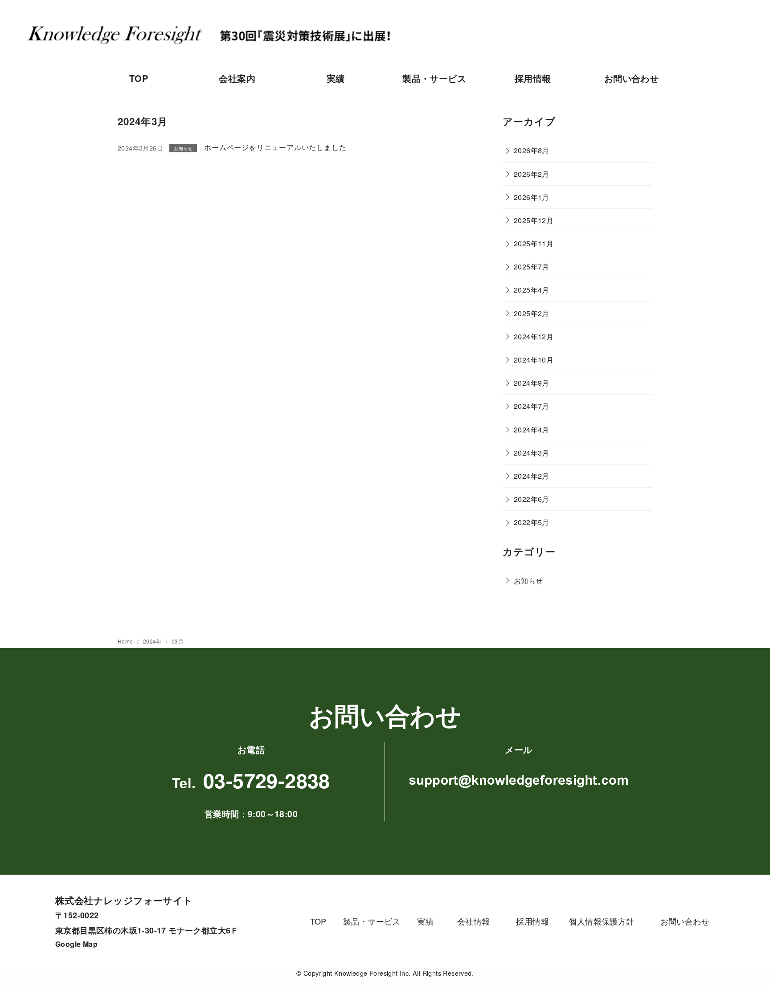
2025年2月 (531, 313)
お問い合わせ (631, 78)
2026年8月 (531, 150)
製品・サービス (434, 78)
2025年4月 (531, 290)
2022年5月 (531, 522)
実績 (336, 78)
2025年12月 (533, 220)
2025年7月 (531, 266)
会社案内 (237, 78)
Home (126, 641)
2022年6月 (531, 499)
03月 (178, 641)
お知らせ (528, 580)
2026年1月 (531, 197)
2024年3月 (531, 453)
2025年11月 (533, 243)
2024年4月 (531, 429)
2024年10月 (533, 359)
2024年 (153, 641)
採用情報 (533, 78)
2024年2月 (531, 476)
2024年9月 (531, 383)
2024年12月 (533, 336)
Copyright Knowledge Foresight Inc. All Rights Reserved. (388, 973)
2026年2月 (531, 174)
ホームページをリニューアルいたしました (275, 147)
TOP (138, 78)
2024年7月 (531, 406)
